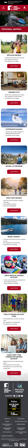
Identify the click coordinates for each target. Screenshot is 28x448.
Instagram (17, 396)
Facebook (14, 396)
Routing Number (21, 424)
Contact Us (7, 418)
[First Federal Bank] (14, 8)
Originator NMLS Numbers (21, 428)
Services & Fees (7, 432)
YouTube (22, 396)
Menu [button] (3, 8)
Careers (7, 421)
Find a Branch (21, 418)
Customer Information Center (21, 432)
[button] (24, 8)
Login (24, 8)
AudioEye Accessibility (7, 436)
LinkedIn (19, 396)
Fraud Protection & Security (7, 425)
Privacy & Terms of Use (21, 421)
